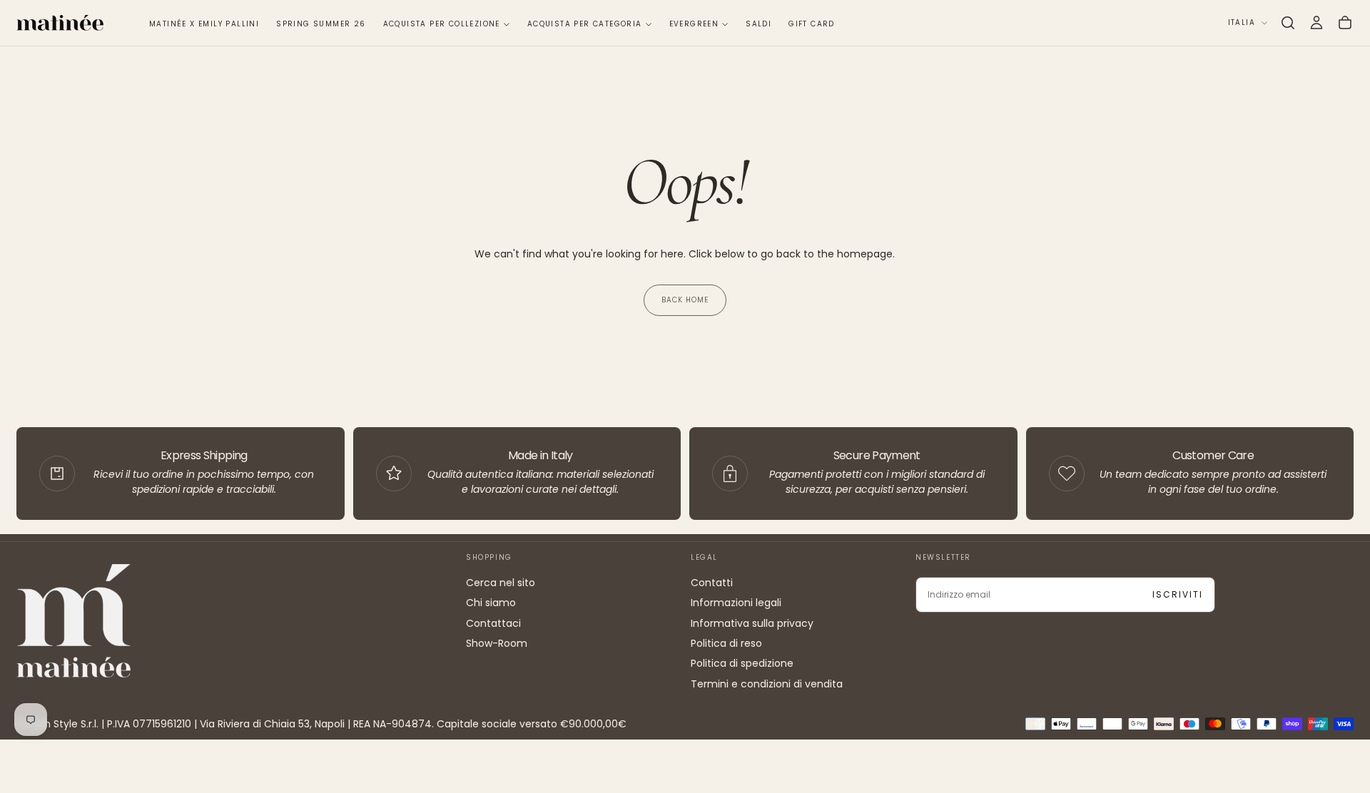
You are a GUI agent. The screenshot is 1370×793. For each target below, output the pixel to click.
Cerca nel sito (500, 582)
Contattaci (493, 623)
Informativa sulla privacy (752, 623)
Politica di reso (726, 643)
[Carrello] (1345, 22)
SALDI (758, 24)
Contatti (712, 582)
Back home (685, 300)
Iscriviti (1177, 594)
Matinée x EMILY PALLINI (204, 24)
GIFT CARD (811, 24)
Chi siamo (491, 602)
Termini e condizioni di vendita (767, 684)
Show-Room (496, 643)
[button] (1288, 22)
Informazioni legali (736, 602)
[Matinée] (73, 620)
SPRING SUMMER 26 (320, 24)
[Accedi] (1316, 22)
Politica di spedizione (742, 663)
